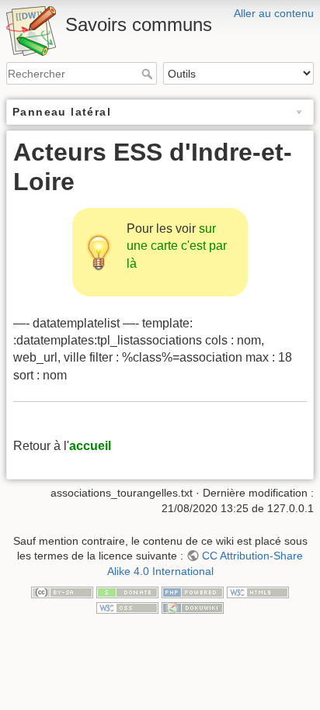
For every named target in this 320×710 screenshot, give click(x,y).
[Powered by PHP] (193, 591)
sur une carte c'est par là (177, 246)
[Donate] (127, 591)
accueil (90, 445)
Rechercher (148, 73)
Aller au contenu (274, 13)
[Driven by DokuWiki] (193, 607)
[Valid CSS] (127, 607)
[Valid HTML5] (258, 591)
